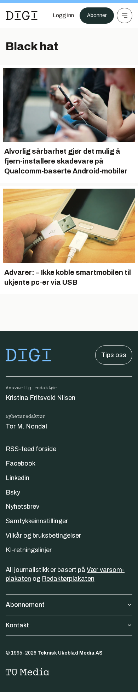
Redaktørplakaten (68, 578)
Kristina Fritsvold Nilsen (40, 397)
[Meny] (124, 15)
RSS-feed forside (31, 449)
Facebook (20, 463)
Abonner (97, 15)
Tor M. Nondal (26, 426)
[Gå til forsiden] (22, 15)
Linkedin (17, 477)
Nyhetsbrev (22, 506)
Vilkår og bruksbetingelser (43, 535)
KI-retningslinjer (29, 550)
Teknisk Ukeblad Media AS (70, 653)
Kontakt (17, 625)
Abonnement (25, 604)
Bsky (13, 492)
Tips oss (113, 355)
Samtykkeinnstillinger (37, 521)
